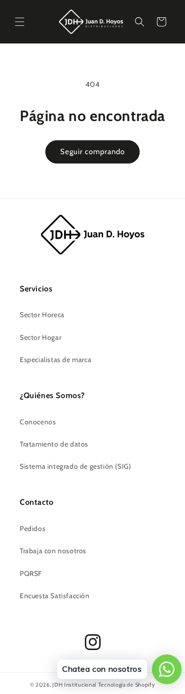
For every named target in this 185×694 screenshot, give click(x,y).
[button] (20, 22)
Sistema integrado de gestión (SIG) (75, 466)
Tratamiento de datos (54, 444)
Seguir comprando (92, 151)
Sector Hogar (40, 337)
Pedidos (32, 528)
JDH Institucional (74, 684)
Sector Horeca (42, 314)
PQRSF (31, 573)
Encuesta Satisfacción (55, 595)
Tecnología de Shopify (126, 684)
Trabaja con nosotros (53, 550)
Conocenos (38, 421)
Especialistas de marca (55, 359)
